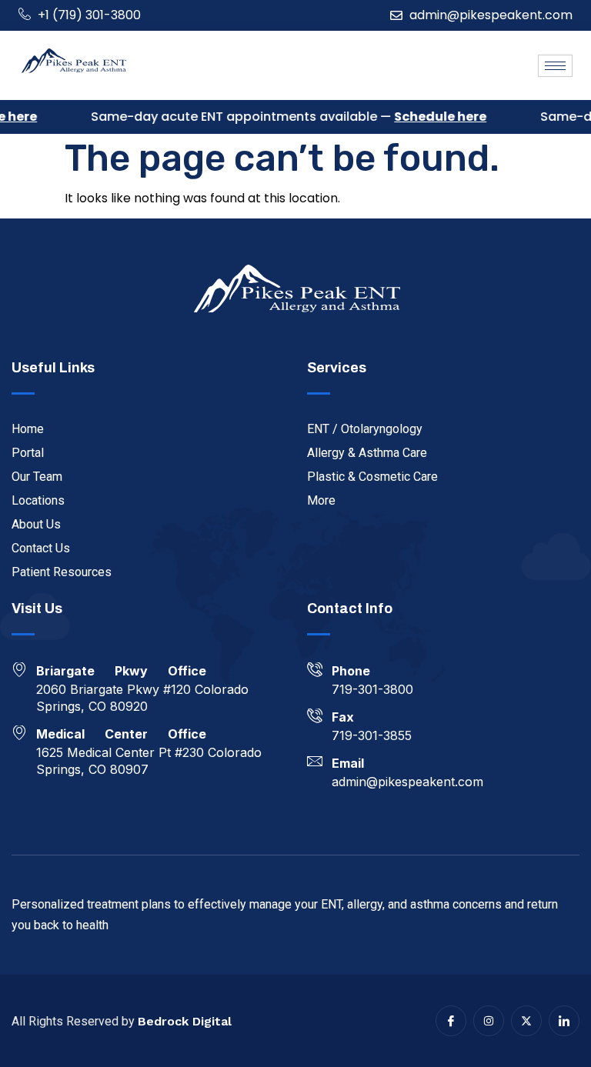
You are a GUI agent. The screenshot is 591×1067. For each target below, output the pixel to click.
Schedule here (434, 116)
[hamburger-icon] (555, 66)
